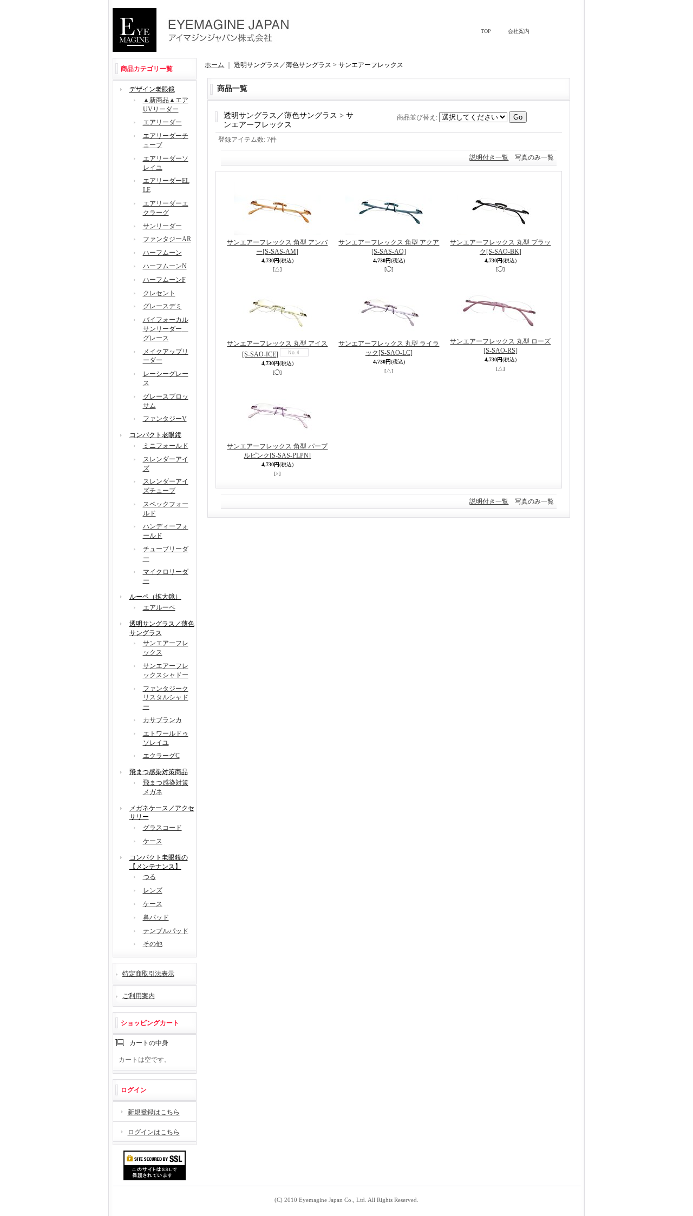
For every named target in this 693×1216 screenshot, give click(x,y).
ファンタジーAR (167, 239)
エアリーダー (162, 122)
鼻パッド (156, 917)
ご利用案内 (138, 996)
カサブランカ (162, 720)
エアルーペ (159, 607)
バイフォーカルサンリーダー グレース (165, 329)
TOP (486, 31)
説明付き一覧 (488, 157)
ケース (152, 841)
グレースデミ (162, 306)
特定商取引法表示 (148, 973)
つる (149, 877)
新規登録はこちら (154, 1112)
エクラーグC (161, 755)
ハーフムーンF (164, 279)
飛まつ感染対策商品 (158, 772)
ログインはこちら (154, 1132)
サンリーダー (162, 226)
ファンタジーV (165, 418)
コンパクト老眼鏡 (155, 435)
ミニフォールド (165, 446)
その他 (152, 944)
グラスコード (162, 827)
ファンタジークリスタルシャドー (165, 698)
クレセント (159, 293)
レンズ (152, 890)
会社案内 (518, 31)
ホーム (214, 65)
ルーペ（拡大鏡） (155, 596)
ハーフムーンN (165, 266)
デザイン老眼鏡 (152, 89)
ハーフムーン (162, 252)
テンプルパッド (165, 931)
